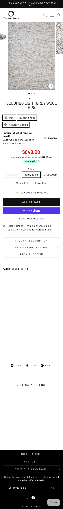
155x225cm (12, 174)
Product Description (31, 241)
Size (31, 169)
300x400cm (22, 182)
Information (30, 454)
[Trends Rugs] (11, 15)
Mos (31, 98)
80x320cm (41, 182)
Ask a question (31, 254)
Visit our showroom (30, 469)
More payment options (31, 218)
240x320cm (50, 174)
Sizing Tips (52, 138)
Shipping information (31, 247)
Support (30, 461)
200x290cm (31, 174)
